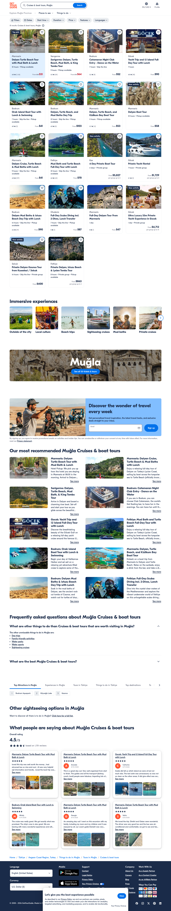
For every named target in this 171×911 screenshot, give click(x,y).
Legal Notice (87, 875)
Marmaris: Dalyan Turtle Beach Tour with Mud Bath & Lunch (33, 756)
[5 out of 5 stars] (34, 761)
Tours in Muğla (90, 857)
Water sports (18, 644)
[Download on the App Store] (69, 883)
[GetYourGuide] (13, 5)
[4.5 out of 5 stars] (18, 745)
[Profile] (157, 4)
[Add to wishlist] (42, 32)
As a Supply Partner (147, 871)
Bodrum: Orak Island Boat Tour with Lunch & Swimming (33, 806)
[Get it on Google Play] (69, 873)
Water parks (17, 641)
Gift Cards (129, 888)
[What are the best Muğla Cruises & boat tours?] (158, 661)
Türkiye (22, 857)
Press (127, 884)
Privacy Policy (87, 879)
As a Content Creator (147, 875)
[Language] (146, 4)
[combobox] (46, 5)
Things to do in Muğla (69, 857)
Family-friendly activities (23, 638)
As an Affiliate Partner (148, 879)
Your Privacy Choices (90, 884)
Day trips (16, 636)
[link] (27, 53)
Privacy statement (24, 441)
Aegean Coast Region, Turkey (42, 857)
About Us (129, 871)
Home (12, 857)
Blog (127, 879)
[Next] (161, 318)
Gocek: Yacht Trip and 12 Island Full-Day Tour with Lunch (136, 756)
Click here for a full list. (62, 716)
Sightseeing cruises (20, 647)
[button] (27, 53)
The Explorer (130, 892)
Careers (128, 875)
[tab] (25, 685)
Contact (85, 871)
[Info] (43, 25)
